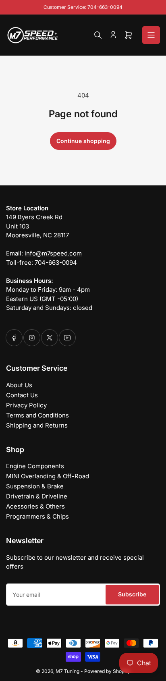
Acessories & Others (35, 506)
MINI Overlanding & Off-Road (47, 476)
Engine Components (35, 466)
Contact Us (22, 395)
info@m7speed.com (53, 253)
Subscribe (132, 594)
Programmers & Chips (37, 516)
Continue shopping (83, 140)
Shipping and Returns (37, 425)
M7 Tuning (67, 671)
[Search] (98, 35)
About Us (19, 385)
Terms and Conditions (37, 415)
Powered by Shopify (107, 671)
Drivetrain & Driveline (36, 496)
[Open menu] (151, 35)
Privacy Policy (26, 405)
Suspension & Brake (35, 486)
